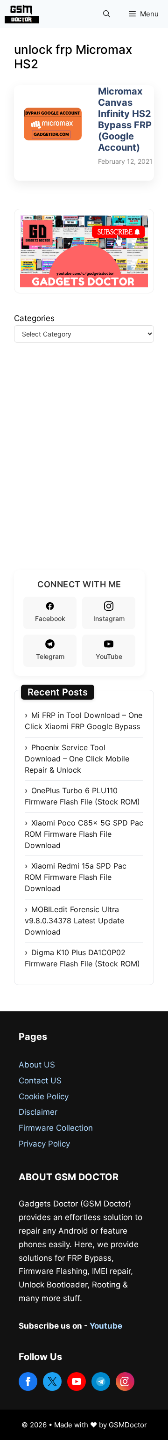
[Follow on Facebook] (28, 1381)
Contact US (40, 1080)
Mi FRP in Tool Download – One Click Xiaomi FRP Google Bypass (83, 720)
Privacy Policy (44, 1143)
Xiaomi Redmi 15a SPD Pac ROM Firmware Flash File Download (75, 877)
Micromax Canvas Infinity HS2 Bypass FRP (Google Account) (125, 119)
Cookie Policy (44, 1096)
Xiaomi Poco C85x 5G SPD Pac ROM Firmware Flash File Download (84, 834)
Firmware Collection (56, 1128)
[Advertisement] (84, 467)
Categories (34, 318)
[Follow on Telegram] (100, 1381)
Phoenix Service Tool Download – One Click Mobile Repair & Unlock (77, 759)
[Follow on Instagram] (125, 1381)
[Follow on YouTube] (76, 1381)
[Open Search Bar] (106, 14)
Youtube (106, 1325)
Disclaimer (38, 1112)
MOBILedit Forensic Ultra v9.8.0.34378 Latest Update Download (74, 920)
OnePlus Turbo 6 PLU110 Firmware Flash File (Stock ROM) (82, 796)
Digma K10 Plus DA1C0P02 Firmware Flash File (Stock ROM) (82, 958)
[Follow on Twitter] (52, 1381)
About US (37, 1064)
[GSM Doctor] (24, 14)
